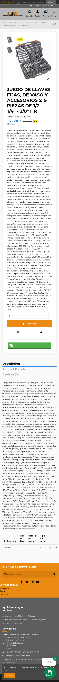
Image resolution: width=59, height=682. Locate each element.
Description (11, 363)
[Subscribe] (54, 574)
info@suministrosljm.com (18, 655)
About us (6, 616)
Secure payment (38, 619)
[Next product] (56, 24)
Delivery (31, 616)
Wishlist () (52, 5)
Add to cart (31, 323)
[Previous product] (54, 24)
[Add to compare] (41, 332)
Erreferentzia (13, 116)
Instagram (5, 594)
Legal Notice (19, 616)
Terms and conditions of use (15, 619)
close (51, 2)
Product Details (14, 369)
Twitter (3, 591)
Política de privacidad (12, 623)
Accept (9, 675)
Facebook (4, 588)
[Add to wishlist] (18, 332)
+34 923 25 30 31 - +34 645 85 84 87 (22, 652)
